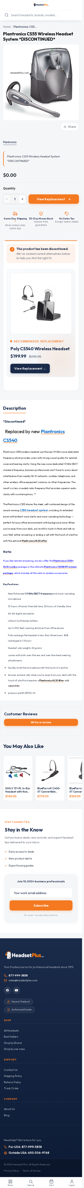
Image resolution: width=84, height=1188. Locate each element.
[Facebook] (7, 990)
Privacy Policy (11, 1170)
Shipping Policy (13, 1076)
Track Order (11, 1088)
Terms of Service (31, 1170)
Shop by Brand (13, 1043)
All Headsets (11, 1030)
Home (7, 26)
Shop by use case (14, 1049)
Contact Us (10, 1070)
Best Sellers (11, 1036)
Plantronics (10, 142)
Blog (6, 1115)
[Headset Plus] (41, 5)
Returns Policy (12, 1082)
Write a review (41, 722)
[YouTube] (16, 990)
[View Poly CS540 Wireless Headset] (41, 323)
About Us (9, 1109)
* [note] (15, 221)
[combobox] (41, 15)
